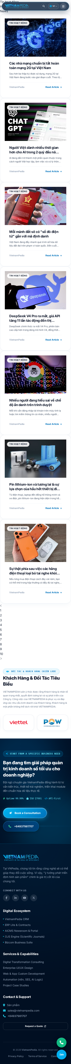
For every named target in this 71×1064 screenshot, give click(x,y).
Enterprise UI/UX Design (18, 967)
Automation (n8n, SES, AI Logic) (23, 979)
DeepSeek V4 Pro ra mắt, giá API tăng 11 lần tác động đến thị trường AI (34, 320)
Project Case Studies (16, 985)
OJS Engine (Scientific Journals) (24, 936)
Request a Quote (34, 1026)
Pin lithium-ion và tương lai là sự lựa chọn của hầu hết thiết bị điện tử (35, 489)
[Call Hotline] (61, 1042)
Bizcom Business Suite (19, 942)
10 (1, 654)
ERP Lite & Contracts (17, 924)
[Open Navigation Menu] (63, 6)
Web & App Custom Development (24, 973)
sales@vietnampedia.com (23, 1010)
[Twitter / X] (33, 897)
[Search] (44, 6)
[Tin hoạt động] (17, 6)
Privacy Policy (16, 1056)
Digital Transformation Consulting (23, 962)
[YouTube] (24, 897)
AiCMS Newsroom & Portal (21, 930)
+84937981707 (17, 1016)
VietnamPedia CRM (17, 919)
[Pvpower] (52, 723)
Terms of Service (37, 1056)
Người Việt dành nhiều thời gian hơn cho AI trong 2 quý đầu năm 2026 (34, 152)
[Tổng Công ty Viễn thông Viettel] (18, 723)
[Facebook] (6, 897)
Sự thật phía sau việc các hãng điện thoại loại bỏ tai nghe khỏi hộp (33, 573)
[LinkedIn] (15, 897)
